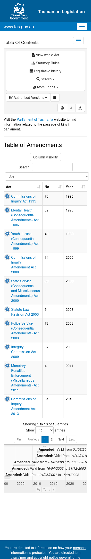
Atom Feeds (46, 86)
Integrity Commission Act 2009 (23, 351)
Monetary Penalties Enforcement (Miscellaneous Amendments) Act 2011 (25, 377)
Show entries (45, 430)
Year (69, 186)
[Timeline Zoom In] (38, 489)
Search (46, 78)
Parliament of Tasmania (35, 119)
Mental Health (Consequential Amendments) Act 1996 (25, 217)
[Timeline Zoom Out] (44, 489)
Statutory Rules (47, 62)
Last (71, 439)
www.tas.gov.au (19, 26)
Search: (25, 166)
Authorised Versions (29, 97)
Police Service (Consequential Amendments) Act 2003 (25, 330)
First (19, 439)
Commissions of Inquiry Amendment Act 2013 (23, 406)
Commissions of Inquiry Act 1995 (23, 198)
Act (8, 186)
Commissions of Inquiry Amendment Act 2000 (23, 264)
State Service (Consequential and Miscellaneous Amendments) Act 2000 (25, 290)
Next (61, 439)
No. (47, 186)
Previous (33, 439)
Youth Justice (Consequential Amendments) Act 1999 (25, 241)
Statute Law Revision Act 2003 (25, 312)
